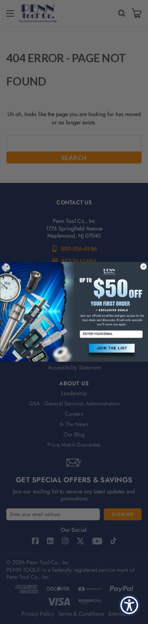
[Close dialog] (143, 266)
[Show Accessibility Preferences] (129, 605)
